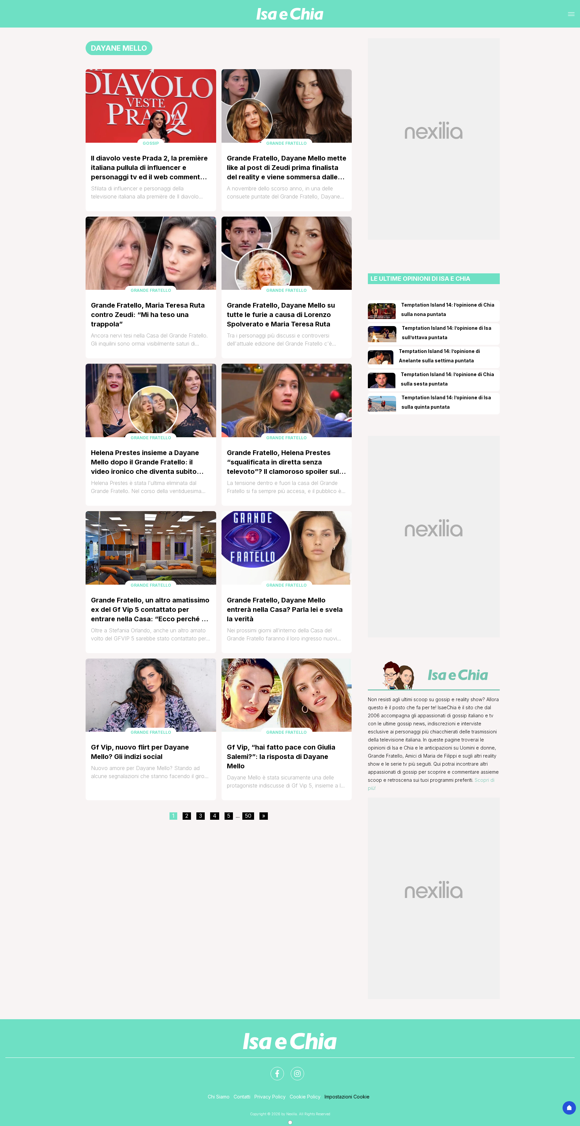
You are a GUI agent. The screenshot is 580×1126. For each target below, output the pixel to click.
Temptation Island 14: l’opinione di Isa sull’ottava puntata (446, 332)
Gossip (151, 143)
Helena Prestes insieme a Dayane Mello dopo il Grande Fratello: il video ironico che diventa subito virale (145, 462)
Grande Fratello (286, 143)
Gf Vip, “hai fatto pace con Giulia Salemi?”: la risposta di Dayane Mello (281, 756)
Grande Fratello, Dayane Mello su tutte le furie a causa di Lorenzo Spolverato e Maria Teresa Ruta (281, 314)
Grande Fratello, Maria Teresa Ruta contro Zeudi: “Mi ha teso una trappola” (148, 314)
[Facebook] (273, 1069)
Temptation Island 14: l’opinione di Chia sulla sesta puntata (447, 379)
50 (248, 815)
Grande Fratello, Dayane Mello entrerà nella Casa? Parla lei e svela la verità (285, 609)
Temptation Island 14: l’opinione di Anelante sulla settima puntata (439, 355)
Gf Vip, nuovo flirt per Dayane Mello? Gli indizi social (140, 752)
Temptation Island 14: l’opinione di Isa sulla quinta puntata (446, 402)
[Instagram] (293, 1069)
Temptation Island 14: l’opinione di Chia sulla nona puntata (447, 309)
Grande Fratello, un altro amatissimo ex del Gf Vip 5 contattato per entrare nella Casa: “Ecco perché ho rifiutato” (150, 610)
